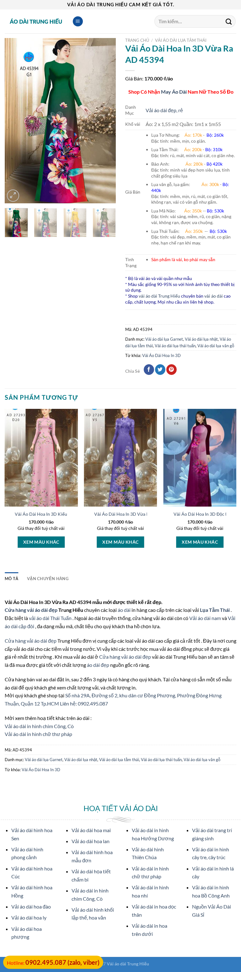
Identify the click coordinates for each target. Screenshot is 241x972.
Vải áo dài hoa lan (91, 841)
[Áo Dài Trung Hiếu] (36, 21)
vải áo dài (213, 296)
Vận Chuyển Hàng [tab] (47, 578)
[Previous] (14, 120)
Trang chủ (137, 40)
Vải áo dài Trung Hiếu (128, 963)
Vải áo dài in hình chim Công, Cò (39, 726)
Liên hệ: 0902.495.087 (84, 703)
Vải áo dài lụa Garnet (164, 339)
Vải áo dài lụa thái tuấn (175, 345)
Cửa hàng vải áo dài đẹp (31, 610)
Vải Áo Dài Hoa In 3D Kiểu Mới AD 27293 (56, 514)
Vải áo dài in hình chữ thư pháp (38, 734)
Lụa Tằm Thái (215, 610)
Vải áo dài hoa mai (91, 830)
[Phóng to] (13, 195)
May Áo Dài (174, 92)
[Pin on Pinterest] (171, 369)
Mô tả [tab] (11, 578)
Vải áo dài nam (205, 618)
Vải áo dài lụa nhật (201, 339)
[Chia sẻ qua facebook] (149, 369)
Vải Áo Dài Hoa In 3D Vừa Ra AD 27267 (133, 514)
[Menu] (78, 21)
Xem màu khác (41, 542)
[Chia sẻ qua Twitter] (160, 369)
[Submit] (228, 21)
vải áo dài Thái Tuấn (50, 618)
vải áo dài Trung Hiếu (159, 296)
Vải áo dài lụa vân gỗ (215, 345)
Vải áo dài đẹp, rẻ (164, 110)
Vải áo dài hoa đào (31, 906)
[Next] (105, 120)
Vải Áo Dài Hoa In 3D (161, 355)
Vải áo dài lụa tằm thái (180, 40)
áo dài (124, 610)
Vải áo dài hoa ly (28, 917)
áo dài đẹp (98, 665)
